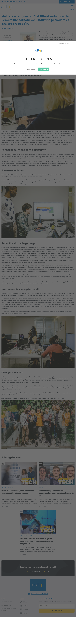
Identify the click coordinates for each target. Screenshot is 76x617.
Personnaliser (31, 69)
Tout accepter (44, 69)
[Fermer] (38, 308)
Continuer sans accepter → (66, 43)
